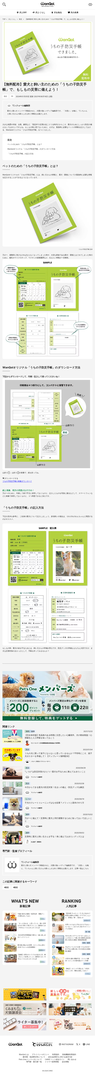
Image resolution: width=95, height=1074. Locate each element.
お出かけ (42, 940)
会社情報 (65, 1062)
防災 (20, 19)
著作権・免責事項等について (34, 1057)
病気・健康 (86, 943)
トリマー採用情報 (52, 1062)
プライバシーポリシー (40, 1054)
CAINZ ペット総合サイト (55, 1059)
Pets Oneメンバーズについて (30, 1059)
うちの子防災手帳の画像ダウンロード (17, 481)
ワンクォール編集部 (30, 862)
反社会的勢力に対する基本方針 (60, 1057)
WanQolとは (24, 1054)
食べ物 (87, 932)
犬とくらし (12, 19)
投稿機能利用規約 (69, 1054)
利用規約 (55, 1054)
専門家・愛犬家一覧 (34, 1062)
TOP (4, 19)
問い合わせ (72, 1059)
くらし (43, 919)
